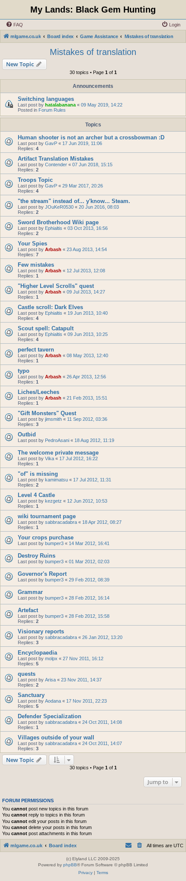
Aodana (53, 701)
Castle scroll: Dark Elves (50, 307)
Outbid (27, 434)
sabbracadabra (61, 522)
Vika (49, 458)
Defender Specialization (49, 716)
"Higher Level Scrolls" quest (56, 286)
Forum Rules (52, 110)
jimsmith (53, 419)
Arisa (50, 679)
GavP (51, 143)
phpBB (70, 864)
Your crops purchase (46, 537)
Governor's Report (42, 574)
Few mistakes (36, 264)
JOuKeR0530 (59, 207)
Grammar (30, 592)
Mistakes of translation (93, 52)
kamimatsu (56, 479)
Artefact (28, 610)
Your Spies (32, 243)
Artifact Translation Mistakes (55, 158)
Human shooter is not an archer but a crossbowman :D (91, 137)
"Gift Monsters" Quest (47, 413)
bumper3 (54, 543)
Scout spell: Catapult (46, 328)
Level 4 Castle (36, 495)
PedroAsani (57, 440)
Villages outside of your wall (56, 737)
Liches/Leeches (38, 392)
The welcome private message (58, 452)
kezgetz (53, 500)
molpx (51, 658)
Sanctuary (31, 695)
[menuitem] (14, 24)
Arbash (53, 249)
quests (26, 674)
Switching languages (46, 99)
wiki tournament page (47, 516)
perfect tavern (36, 349)
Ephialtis (53, 228)
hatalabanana (60, 104)
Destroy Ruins (36, 555)
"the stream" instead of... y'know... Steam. (74, 201)
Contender (56, 164)
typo (23, 371)
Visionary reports (41, 631)
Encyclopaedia (37, 652)
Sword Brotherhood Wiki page (58, 222)
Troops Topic (35, 180)
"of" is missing (38, 474)
